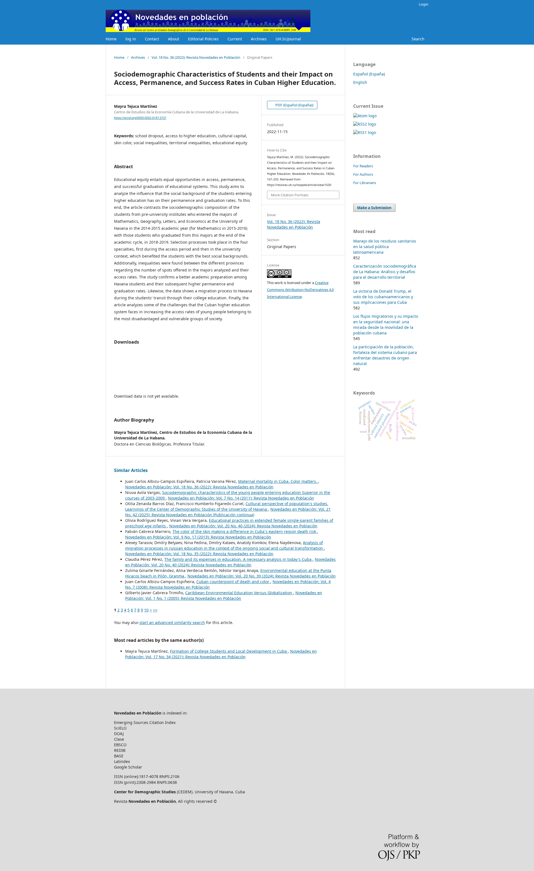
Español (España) (369, 74)
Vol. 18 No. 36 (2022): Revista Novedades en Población (196, 57)
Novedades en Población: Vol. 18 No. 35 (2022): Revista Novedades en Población (199, 553)
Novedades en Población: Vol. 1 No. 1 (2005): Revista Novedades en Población (223, 595)
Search (418, 38)
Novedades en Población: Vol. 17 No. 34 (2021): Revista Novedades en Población (221, 654)
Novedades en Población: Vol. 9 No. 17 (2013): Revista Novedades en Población (198, 537)
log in (130, 38)
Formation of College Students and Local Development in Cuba (229, 651)
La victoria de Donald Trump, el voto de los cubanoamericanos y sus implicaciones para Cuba (383, 296)
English (360, 82)
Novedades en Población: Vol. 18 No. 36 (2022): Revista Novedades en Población (199, 487)
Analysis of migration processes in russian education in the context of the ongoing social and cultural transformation (224, 545)
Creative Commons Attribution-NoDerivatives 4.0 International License (300, 289)
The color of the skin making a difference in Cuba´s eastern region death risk (244, 531)
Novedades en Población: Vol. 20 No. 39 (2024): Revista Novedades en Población (261, 576)
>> (155, 610)
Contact (152, 38)
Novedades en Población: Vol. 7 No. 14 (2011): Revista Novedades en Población (241, 498)
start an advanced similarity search (172, 622)
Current (235, 38)
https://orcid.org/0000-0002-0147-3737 (140, 118)
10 (146, 610)
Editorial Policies (203, 38)
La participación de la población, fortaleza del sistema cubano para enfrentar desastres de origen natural (385, 355)
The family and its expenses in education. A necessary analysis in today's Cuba (238, 559)
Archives (259, 38)
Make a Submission (374, 207)
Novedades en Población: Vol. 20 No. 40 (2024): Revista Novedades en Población (243, 526)
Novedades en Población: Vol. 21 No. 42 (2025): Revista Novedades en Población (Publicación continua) (228, 512)
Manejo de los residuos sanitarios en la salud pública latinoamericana (384, 246)
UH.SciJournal (288, 38)
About (173, 38)
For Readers (363, 165)
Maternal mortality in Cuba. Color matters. (278, 481)
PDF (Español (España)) (294, 104)
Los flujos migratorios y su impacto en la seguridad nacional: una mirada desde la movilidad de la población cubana (385, 325)
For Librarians (364, 182)
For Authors (363, 174)
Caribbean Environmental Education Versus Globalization (239, 592)
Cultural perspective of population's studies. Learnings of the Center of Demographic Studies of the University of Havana (226, 506)
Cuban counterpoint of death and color (233, 581)
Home (111, 38)
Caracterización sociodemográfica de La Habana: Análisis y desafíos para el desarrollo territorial (384, 271)
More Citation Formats (289, 194)
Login (423, 4)
